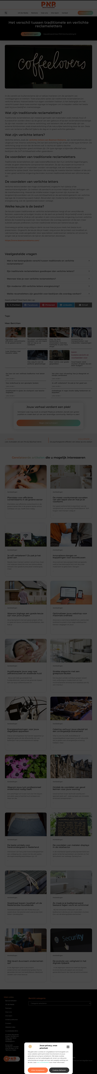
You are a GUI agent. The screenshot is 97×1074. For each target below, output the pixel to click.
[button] (68, 1047)
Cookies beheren (59, 1070)
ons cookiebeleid (43, 1062)
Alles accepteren (38, 1070)
